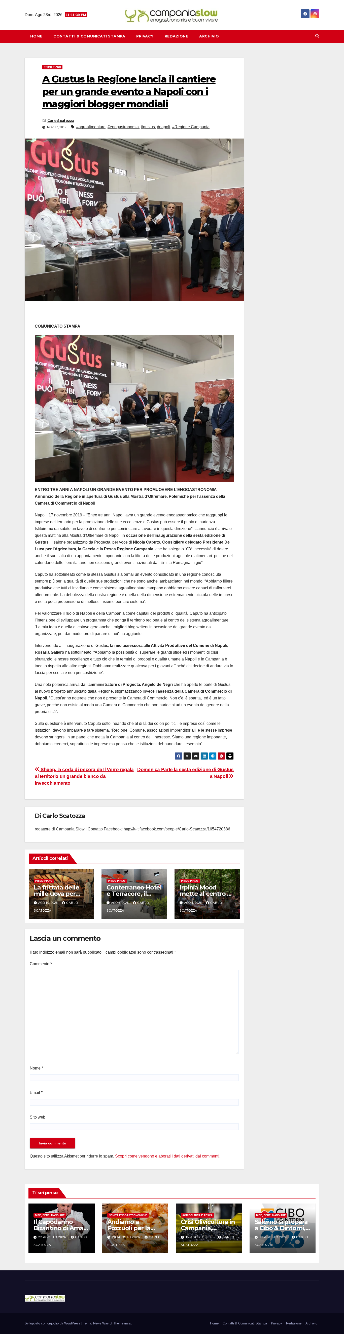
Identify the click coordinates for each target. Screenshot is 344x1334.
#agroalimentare (91, 127)
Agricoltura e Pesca (197, 1215)
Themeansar (122, 1323)
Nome (36, 1068)
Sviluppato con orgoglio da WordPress (53, 1323)
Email (36, 1092)
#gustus (148, 127)
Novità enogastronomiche (128, 1215)
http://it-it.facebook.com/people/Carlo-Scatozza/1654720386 (177, 829)
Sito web (37, 1117)
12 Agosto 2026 (273, 1237)
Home (36, 36)
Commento (41, 964)
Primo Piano (52, 67)
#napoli (163, 127)
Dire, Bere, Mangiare (50, 1215)
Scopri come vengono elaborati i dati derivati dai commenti (167, 1156)
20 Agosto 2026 (126, 1237)
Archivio (209, 36)
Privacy (145, 36)
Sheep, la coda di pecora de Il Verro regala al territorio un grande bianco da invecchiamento (84, 776)
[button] (317, 36)
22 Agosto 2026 (52, 1237)
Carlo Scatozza (60, 120)
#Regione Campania (191, 127)
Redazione (176, 36)
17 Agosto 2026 (200, 1237)
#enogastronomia (123, 127)
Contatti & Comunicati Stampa (89, 36)
